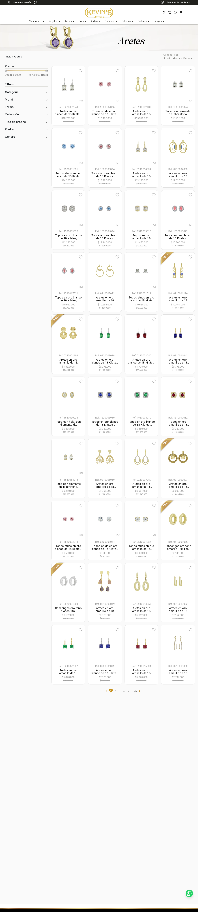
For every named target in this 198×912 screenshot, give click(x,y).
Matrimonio (37, 21)
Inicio (8, 56)
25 (135, 691)
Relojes (160, 21)
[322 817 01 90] (35, 2)
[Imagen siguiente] (77, 84)
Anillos (96, 21)
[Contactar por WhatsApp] (189, 893)
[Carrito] (169, 12)
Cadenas (111, 21)
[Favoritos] (175, 12)
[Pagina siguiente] (140, 691)
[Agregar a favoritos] (81, 70)
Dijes (83, 21)
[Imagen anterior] (59, 84)
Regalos (55, 21)
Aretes (70, 21)
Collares (144, 21)
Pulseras (128, 21)
